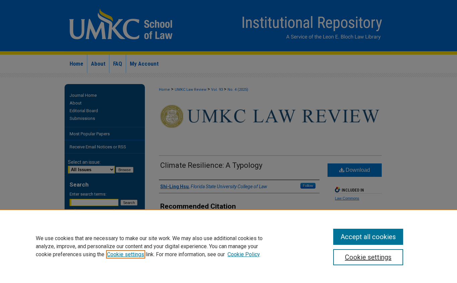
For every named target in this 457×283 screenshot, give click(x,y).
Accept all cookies (368, 237)
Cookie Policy (243, 254)
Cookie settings (125, 254)
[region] (228, 246)
